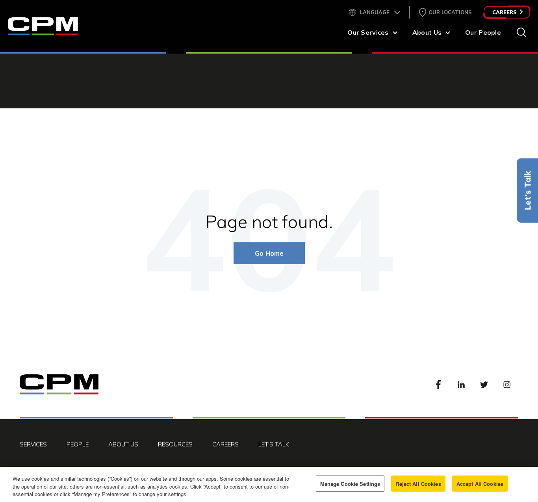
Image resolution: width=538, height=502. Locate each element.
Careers (504, 12)
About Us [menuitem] (123, 444)
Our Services (367, 32)
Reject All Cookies (418, 483)
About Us (427, 32)
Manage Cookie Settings (350, 483)
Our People (483, 32)
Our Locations (450, 12)
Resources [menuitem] (175, 444)
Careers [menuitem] (225, 444)
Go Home (269, 253)
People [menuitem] (78, 444)
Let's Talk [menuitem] (273, 444)
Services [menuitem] (33, 444)
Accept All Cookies (479, 483)
